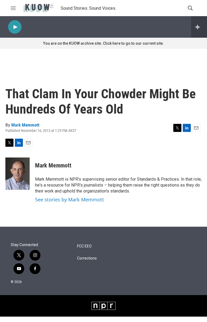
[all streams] (199, 27)
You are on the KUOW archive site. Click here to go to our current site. (103, 43)
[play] (15, 27)
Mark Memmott (25, 125)
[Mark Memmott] (17, 174)
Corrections (87, 258)
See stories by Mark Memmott (69, 199)
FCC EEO (84, 246)
